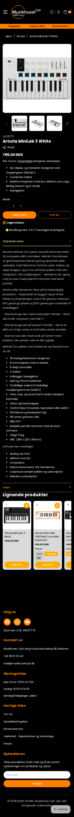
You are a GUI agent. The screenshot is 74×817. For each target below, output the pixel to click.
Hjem (9, 36)
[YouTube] (27, 622)
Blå (39, 558)
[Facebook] (7, 622)
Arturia (21, 36)
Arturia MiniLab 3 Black (14, 534)
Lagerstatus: (16, 222)
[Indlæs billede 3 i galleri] (54, 123)
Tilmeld (37, 783)
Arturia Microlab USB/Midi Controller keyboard (47, 536)
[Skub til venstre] (7, 123)
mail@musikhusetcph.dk (19, 663)
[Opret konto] (58, 12)
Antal (6, 199)
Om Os (8, 714)
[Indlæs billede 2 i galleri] (37, 123)
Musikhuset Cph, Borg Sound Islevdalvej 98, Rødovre (36, 649)
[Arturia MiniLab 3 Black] (17, 515)
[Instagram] (17, 622)
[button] (5, 12)
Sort (40, 554)
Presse (8, 743)
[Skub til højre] (67, 123)
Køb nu (54, 215)
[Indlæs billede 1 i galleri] (19, 123)
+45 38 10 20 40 (13, 656)
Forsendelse (25, 161)
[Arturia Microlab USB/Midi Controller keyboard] (47, 515)
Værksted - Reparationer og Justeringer (29, 736)
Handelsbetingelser (16, 721)
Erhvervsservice (13, 729)
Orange (51, 553)
